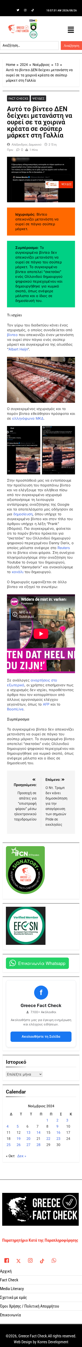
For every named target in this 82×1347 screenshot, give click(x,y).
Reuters (64, 548)
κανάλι (17, 572)
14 (38, 1132)
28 (38, 1145)
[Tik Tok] (33, 10)
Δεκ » (21, 1156)
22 (48, 1139)
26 (19, 1145)
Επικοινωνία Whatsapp (41, 963)
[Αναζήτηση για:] (29, 45)
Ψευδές (38, 98)
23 (58, 1139)
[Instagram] (25, 10)
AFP (46, 704)
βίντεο (12, 335)
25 (8, 1145)
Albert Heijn (18, 349)
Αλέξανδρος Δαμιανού (27, 144)
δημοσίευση (23, 514)
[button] (70, 30)
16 (58, 1132)
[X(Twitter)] (18, 1259)
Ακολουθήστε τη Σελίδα (41, 1036)
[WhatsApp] (53, 1259)
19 (19, 1139)
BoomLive (15, 709)
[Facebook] (10, 10)
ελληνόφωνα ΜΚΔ (28, 418)
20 (28, 1139)
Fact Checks (18, 98)
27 (28, 1145)
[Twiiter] (18, 10)
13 (28, 1132)
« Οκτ (10, 1156)
